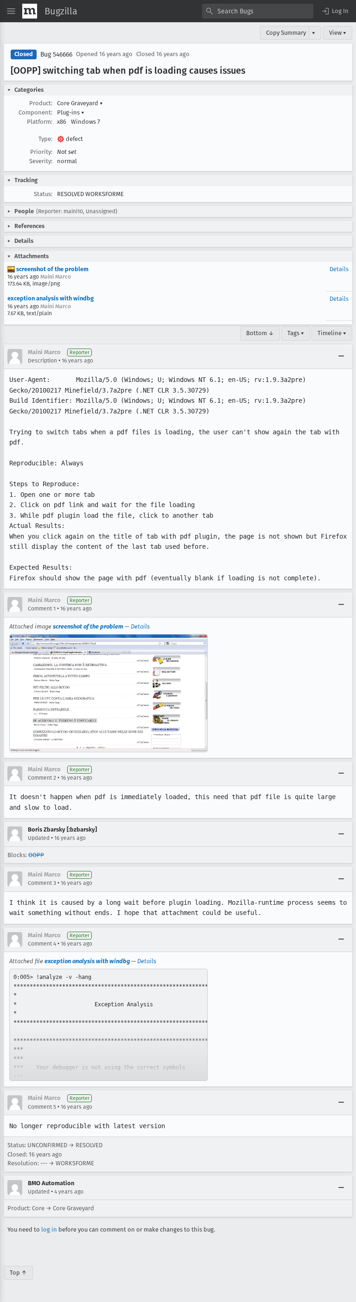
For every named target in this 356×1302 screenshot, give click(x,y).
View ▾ (337, 32)
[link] (108, 1025)
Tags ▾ (295, 333)
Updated (39, 838)
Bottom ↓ (260, 333)
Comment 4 (42, 943)
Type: (45, 138)
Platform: (39, 121)
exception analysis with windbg (50, 298)
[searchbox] (257, 11)
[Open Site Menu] (11, 11)
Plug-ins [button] (70, 112)
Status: (43, 194)
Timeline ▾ (332, 333)
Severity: (40, 161)
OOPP (36, 854)
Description (42, 360)
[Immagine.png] (108, 693)
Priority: (41, 151)
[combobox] (257, 11)
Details (339, 269)
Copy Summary (286, 32)
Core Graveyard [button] (80, 103)
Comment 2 (42, 778)
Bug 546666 (56, 54)
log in (49, 1229)
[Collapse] (341, 356)
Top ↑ (18, 1272)
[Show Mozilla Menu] (29, 11)
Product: (40, 103)
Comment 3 (42, 883)
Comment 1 (42, 608)
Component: (35, 112)
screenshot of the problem (52, 269)
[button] (334, 11)
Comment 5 (42, 1107)
